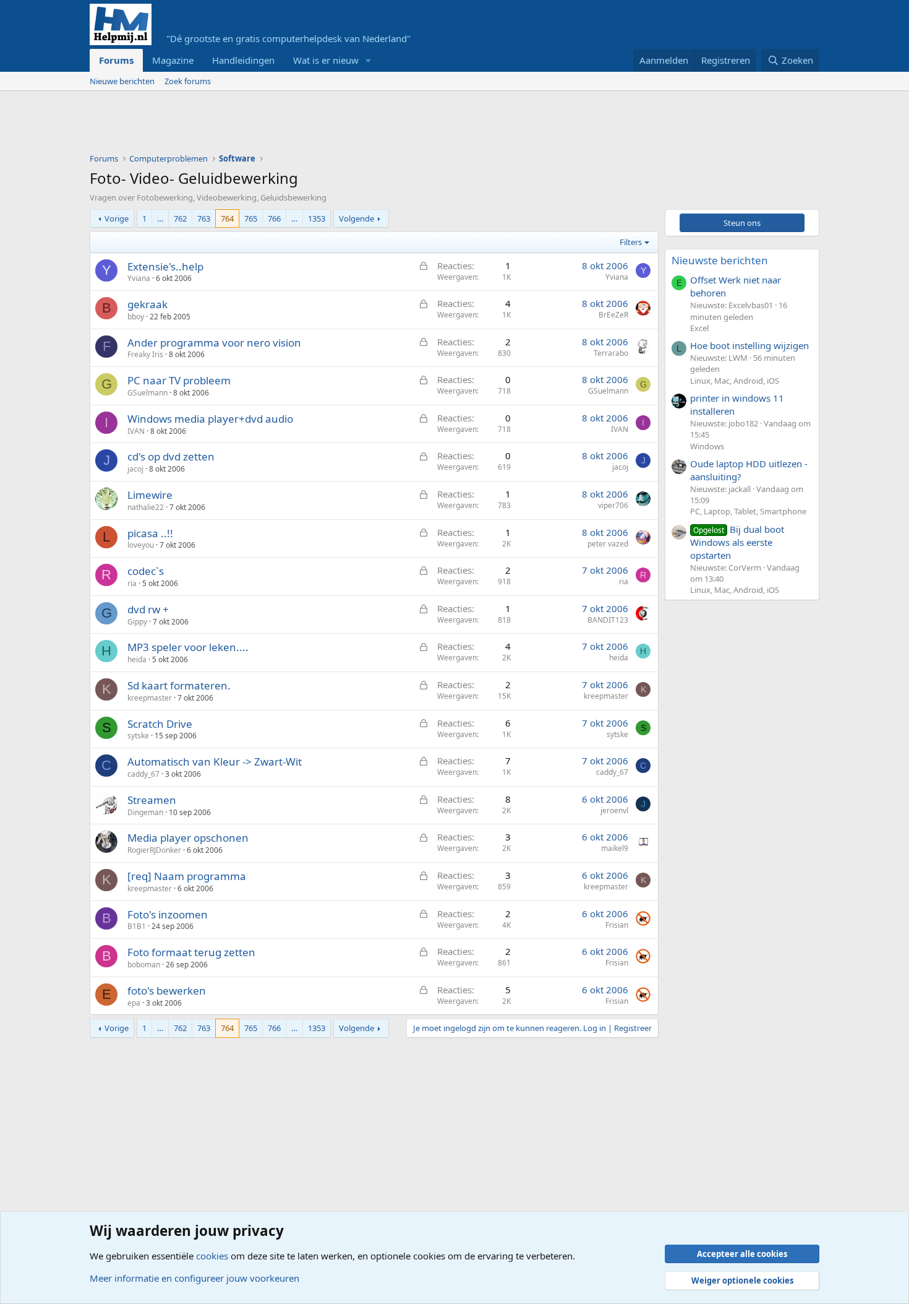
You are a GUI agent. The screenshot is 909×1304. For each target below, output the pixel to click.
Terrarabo (611, 353)
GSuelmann (147, 392)
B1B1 (136, 926)
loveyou (140, 545)
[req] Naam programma (186, 876)
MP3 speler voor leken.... (188, 647)
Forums (116, 60)
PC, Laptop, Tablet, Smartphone (748, 511)
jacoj (135, 469)
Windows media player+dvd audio (210, 419)
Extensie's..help (165, 266)
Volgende (356, 218)
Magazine (173, 60)
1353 (316, 218)
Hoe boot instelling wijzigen (749, 345)
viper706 (613, 505)
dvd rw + (148, 609)
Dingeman (145, 812)
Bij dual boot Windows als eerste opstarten (737, 542)
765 (250, 218)
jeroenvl (614, 810)
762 (180, 218)
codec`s (145, 571)
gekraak (147, 304)
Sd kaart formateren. (179, 685)
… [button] (160, 218)
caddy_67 (143, 774)
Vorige (117, 218)
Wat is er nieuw (326, 60)
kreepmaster (149, 698)
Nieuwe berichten (122, 81)
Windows (707, 446)
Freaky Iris (145, 354)
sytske (138, 735)
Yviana (138, 278)
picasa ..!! (150, 533)
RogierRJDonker (154, 850)
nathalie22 (145, 507)
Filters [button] (631, 242)
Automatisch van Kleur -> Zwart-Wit (214, 761)
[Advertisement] (315, 125)
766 (274, 218)
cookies (212, 1256)
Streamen (151, 800)
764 (227, 218)
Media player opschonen (188, 838)
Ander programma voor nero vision (214, 342)
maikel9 (614, 848)
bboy (135, 316)
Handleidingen (243, 60)
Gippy (137, 621)
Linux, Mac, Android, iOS (734, 380)
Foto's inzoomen (167, 914)
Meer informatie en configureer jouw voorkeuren (194, 1278)
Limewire (150, 495)
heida (137, 659)
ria (132, 583)
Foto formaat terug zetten (191, 952)
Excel (699, 328)
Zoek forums (187, 81)
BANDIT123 (607, 620)
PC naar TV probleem (179, 380)
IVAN (136, 431)
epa (133, 1003)
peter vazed (607, 543)
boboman (143, 964)
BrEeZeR (613, 314)
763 (203, 218)
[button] (368, 60)
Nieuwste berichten (720, 260)
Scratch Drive (159, 724)
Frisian (616, 925)
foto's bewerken (166, 990)
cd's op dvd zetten (171, 456)
